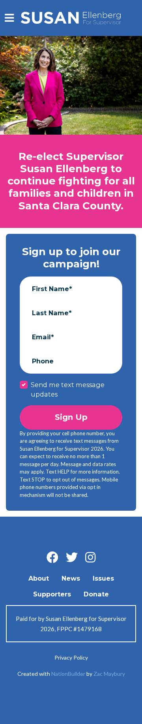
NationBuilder (68, 673)
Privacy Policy (71, 657)
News (71, 578)
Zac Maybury (109, 673)
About (38, 578)
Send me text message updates (68, 389)
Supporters (52, 594)
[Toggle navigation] (9, 18)
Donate (96, 594)
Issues (103, 578)
